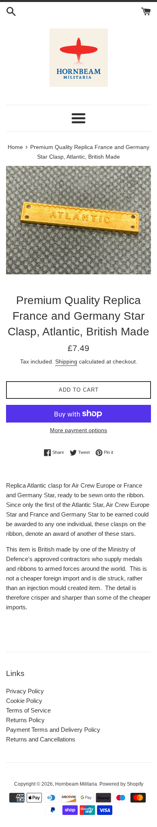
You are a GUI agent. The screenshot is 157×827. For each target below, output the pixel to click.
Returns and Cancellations (40, 739)
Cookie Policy (24, 700)
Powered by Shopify (121, 784)
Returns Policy (25, 720)
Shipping (66, 361)
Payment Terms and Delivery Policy (53, 729)
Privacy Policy (25, 691)
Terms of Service (28, 710)
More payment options (78, 430)
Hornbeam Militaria (76, 784)
